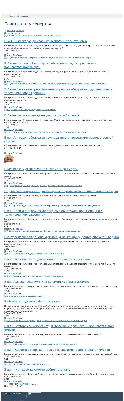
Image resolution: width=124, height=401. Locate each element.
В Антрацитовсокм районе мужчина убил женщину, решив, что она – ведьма (61, 237)
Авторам (16, 393)
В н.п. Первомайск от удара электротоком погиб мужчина (47, 259)
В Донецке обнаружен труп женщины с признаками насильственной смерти (61, 191)
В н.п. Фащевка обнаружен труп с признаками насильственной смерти (57, 349)
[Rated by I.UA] (34, 396)
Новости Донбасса (13, 55)
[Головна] (4, 16)
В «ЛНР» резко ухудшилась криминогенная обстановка (45, 41)
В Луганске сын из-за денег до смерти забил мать (41, 115)
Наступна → (25, 384)
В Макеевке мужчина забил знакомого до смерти (41, 169)
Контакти (7, 393)
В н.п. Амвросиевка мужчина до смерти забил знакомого (46, 281)
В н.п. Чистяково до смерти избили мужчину (37, 369)
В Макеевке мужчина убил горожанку (32, 301)
